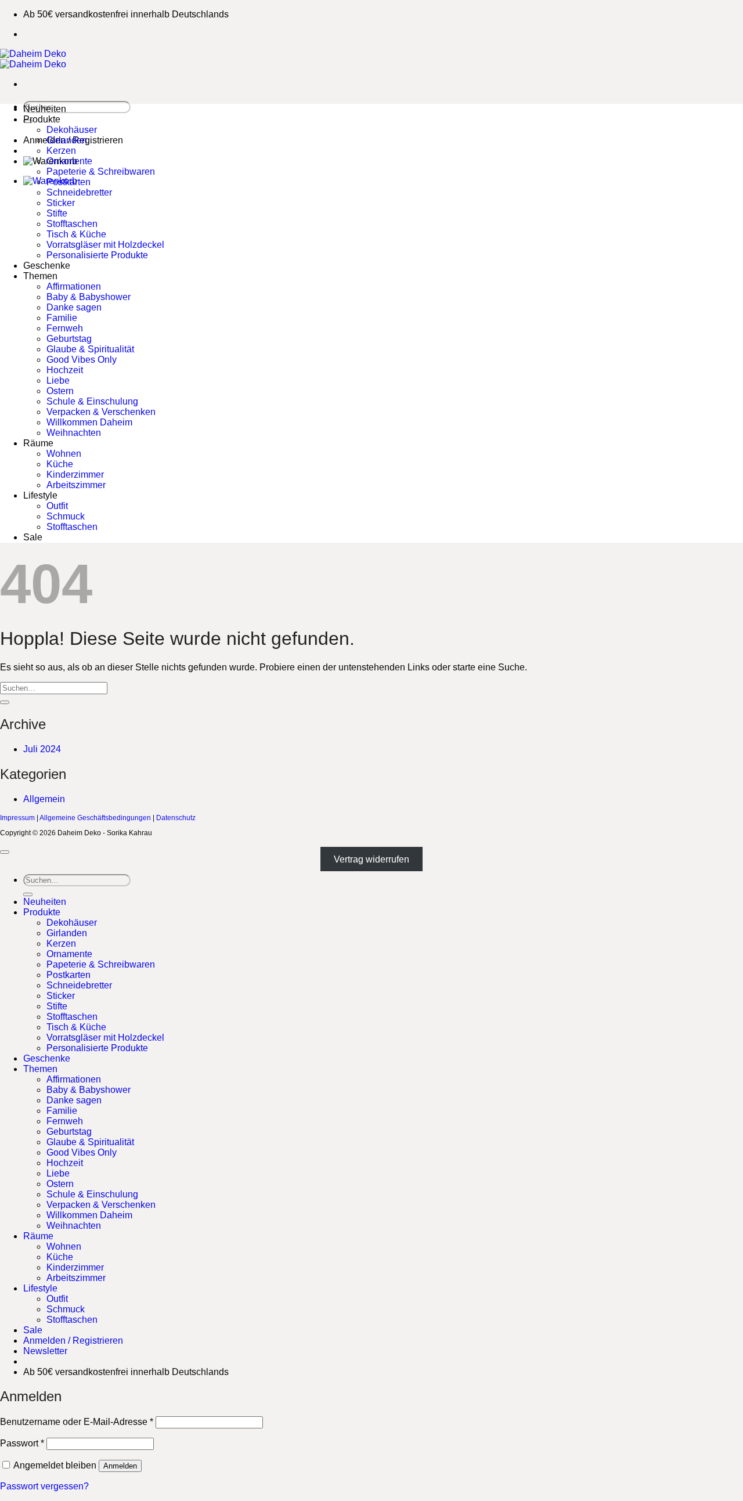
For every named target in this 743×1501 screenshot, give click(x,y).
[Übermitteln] (4, 702)
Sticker (60, 203)
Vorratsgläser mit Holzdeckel (105, 245)
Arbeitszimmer (76, 485)
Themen (40, 276)
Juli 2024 (42, 749)
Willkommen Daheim (89, 422)
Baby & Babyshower (88, 297)
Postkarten (68, 182)
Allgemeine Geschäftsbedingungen (95, 818)
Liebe (58, 380)
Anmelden (120, 1466)
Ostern (60, 391)
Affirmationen (73, 286)
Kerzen (61, 151)
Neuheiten (44, 109)
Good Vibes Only (81, 360)
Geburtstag (69, 339)
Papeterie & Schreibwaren (100, 171)
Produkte (41, 119)
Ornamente (69, 161)
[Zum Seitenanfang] (4, 852)
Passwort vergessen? (44, 1486)
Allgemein (44, 799)
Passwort (22, 1443)
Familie (61, 318)
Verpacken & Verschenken (101, 412)
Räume (38, 443)
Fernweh (64, 328)
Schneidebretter (79, 192)
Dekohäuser (71, 130)
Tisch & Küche (76, 234)
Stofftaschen (72, 224)
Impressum (17, 818)
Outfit (57, 506)
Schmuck (65, 516)
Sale (32, 537)
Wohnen (63, 454)
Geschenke (46, 265)
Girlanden (66, 140)
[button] (45, 1351)
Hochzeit (64, 370)
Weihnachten (73, 433)
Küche (59, 464)
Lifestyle (40, 495)
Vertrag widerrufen (371, 859)
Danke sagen (74, 307)
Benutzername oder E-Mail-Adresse (76, 1422)
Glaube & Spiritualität (90, 349)
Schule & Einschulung (92, 401)
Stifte (56, 213)
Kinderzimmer (75, 474)
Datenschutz (176, 818)
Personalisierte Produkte (97, 255)
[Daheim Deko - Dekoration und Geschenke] (33, 59)
